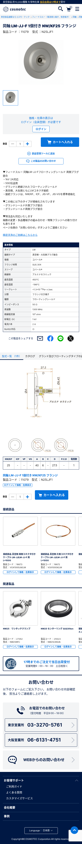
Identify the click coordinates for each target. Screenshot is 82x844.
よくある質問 (14, 792)
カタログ (30, 356)
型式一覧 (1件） (11, 356)
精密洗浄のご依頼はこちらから (20, 234)
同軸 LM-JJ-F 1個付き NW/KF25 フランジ (30, 475)
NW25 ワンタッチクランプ (16, 628)
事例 (7, 816)
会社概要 (9, 807)
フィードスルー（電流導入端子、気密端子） (51, 17)
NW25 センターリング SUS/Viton (57, 628)
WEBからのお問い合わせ (43, 759)
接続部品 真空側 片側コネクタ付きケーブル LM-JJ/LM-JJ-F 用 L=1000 (57, 557)
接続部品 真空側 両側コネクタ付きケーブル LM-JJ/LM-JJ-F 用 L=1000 (19, 557)
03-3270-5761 (35, 725)
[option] (41, 62)
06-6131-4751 (34, 740)
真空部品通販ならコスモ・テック (15, 17)
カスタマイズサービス (19, 798)
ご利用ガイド (14, 786)
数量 (5, 143)
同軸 (75, 17)
